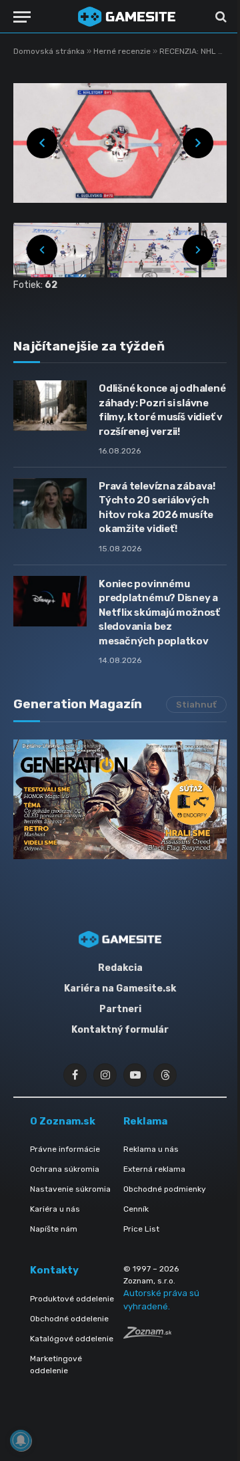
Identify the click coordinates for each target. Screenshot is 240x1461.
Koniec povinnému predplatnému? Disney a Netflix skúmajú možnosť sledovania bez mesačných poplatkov (159, 612)
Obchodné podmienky (164, 1189)
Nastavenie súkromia (70, 1189)
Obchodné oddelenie (69, 1318)
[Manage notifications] (20, 1440)
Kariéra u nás (55, 1209)
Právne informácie (65, 1149)
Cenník (136, 1209)
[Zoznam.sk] (147, 1335)
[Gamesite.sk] (127, 16)
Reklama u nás (151, 1149)
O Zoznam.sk (62, 1121)
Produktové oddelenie (72, 1298)
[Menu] (22, 17)
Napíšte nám (53, 1229)
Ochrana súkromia (64, 1169)
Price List (141, 1229)
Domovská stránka (49, 51)
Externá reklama (154, 1169)
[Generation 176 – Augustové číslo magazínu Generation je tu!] (120, 799)
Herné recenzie (123, 51)
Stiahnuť (196, 705)
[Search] (220, 17)
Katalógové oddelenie (71, 1338)
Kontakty (54, 1270)
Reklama (145, 1121)
